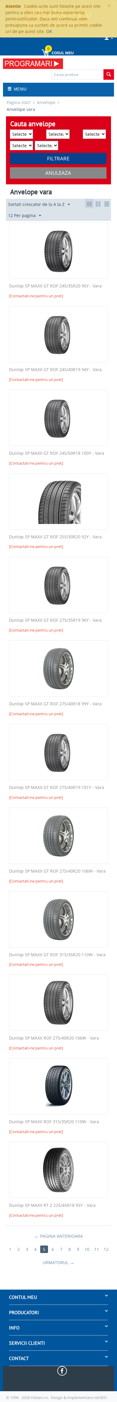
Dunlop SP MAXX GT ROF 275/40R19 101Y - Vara (56, 787)
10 (87, 1249)
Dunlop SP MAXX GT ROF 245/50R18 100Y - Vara (56, 453)
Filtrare (58, 158)
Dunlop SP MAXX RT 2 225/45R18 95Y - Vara (52, 1205)
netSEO (100, 1397)
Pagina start (19, 102)
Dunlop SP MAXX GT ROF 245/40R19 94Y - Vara (55, 369)
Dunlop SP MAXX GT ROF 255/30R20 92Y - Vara (55, 537)
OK (49, 31)
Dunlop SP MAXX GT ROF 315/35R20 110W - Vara (57, 954)
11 (96, 1249)
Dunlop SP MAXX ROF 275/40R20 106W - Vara (54, 1038)
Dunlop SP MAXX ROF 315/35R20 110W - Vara (54, 1121)
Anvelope (46, 102)
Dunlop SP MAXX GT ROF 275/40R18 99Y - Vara (55, 704)
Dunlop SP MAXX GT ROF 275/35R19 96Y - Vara (55, 620)
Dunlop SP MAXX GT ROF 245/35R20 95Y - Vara (55, 286)
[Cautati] (109, 74)
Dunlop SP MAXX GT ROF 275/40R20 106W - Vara (57, 871)
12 (106, 1249)
